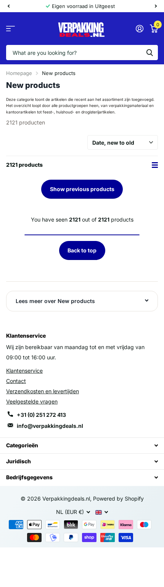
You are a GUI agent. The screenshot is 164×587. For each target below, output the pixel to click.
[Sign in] (139, 28)
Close (82, 445)
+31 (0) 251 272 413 (41, 415)
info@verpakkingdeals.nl (50, 426)
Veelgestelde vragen (32, 401)
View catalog (10, 29)
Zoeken (149, 52)
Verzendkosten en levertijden (42, 391)
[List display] (155, 165)
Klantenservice (24, 370)
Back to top (82, 250)
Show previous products (82, 189)
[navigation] (8, 6)
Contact (16, 381)
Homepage (19, 73)
